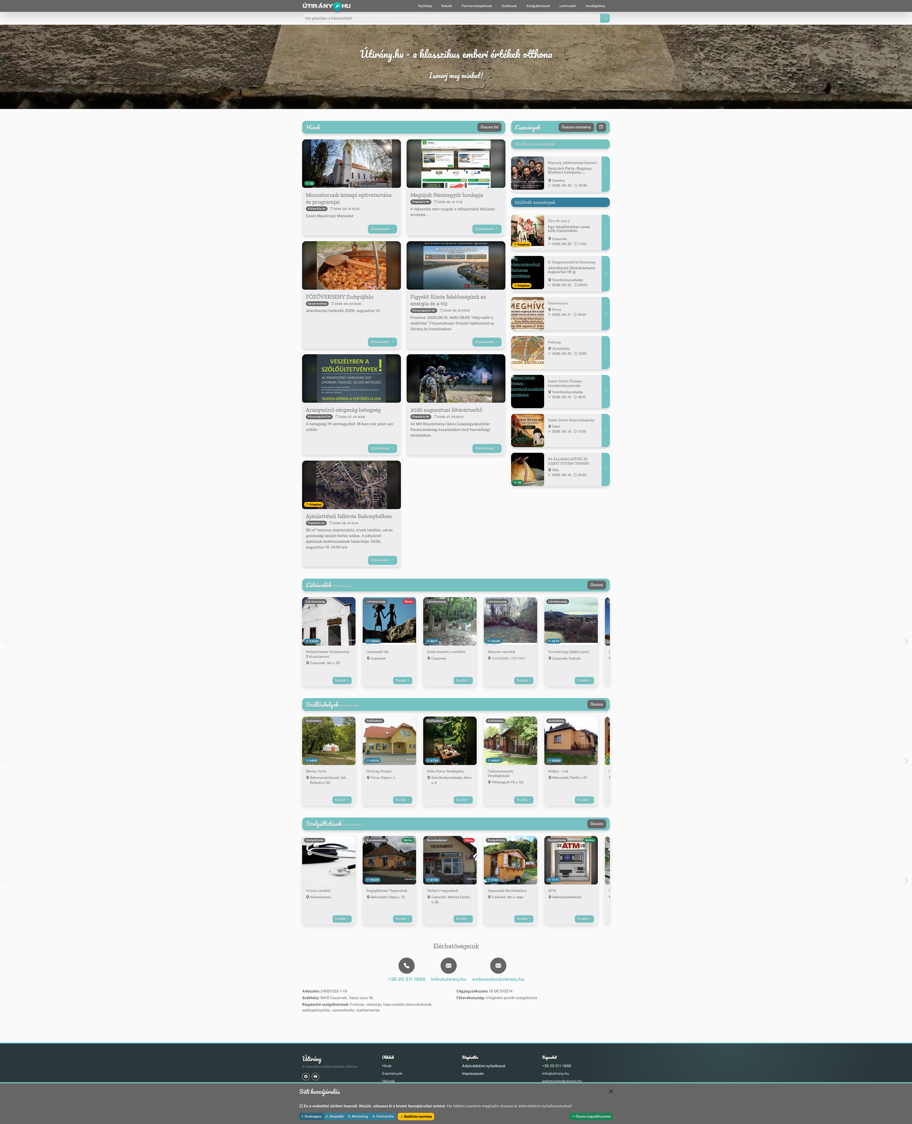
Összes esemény (576, 127)
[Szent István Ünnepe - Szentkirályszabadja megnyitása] (606, 391)
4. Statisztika (383, 1116)
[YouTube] (315, 1076)
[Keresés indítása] (605, 18)
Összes (596, 585)
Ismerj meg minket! (456, 75)
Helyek (388, 1081)
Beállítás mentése (417, 1116)
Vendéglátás (595, 6)
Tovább (340, 680)
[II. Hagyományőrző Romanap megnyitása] (606, 273)
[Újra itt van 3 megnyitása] (606, 232)
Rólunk (446, 6)
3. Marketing (358, 1116)
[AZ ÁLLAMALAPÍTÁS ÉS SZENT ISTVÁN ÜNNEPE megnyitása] (606, 469)
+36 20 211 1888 (556, 1066)
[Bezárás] (611, 1091)
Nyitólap (425, 6)
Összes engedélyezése (593, 1116)
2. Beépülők (335, 1116)
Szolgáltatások (538, 6)
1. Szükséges (311, 1116)
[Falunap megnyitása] (606, 352)
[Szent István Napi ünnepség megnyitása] (606, 430)
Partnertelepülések (477, 6)
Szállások (509, 6)
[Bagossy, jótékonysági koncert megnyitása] (606, 174)
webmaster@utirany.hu (562, 1081)
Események (392, 1073)
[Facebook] (306, 1076)
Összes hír (489, 127)
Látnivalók (568, 6)
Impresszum (473, 1073)
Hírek (387, 1066)
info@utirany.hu (555, 1073)
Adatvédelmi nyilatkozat (483, 1066)
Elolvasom (380, 229)
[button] (906, 641)
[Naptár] (601, 127)
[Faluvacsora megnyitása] (606, 313)
